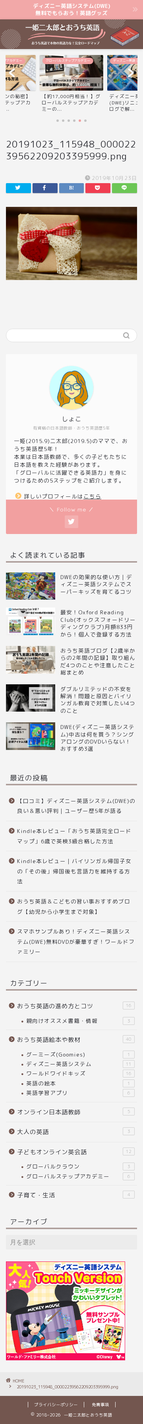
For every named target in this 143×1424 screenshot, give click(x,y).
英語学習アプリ (78, 1092)
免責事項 (100, 1404)
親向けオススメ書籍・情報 (78, 1020)
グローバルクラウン (78, 1166)
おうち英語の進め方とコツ (74, 1006)
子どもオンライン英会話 (74, 1152)
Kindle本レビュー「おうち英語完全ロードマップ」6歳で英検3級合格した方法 (74, 836)
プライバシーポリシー (56, 1404)
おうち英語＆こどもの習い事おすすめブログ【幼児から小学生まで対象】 (73, 906)
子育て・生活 (73, 1195)
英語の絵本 (78, 1083)
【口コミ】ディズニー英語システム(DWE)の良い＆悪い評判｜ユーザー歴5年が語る (76, 806)
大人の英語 (73, 1132)
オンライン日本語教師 (73, 1112)
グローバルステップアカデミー (78, 1176)
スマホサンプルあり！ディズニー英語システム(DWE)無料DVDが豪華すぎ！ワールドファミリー (76, 941)
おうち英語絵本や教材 (74, 1040)
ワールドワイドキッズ (78, 1073)
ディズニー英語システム (78, 1064)
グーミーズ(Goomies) (78, 1054)
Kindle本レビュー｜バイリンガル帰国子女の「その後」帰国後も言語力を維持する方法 (74, 871)
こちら (92, 496)
